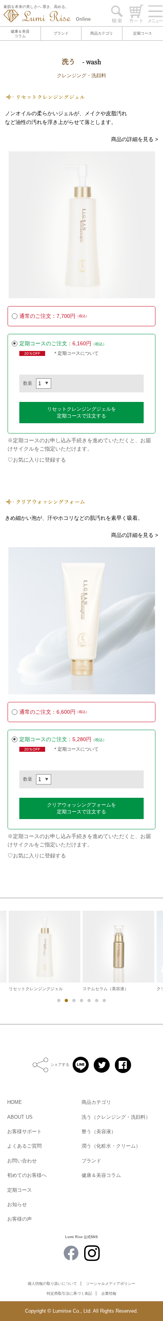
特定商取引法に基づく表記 (69, 1293)
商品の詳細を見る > (134, 139)
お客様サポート (24, 1131)
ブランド (61, 33)
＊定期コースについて (76, 353)
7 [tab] (103, 1000)
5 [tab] (88, 1000)
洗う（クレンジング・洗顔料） (116, 1117)
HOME (14, 1102)
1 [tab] (58, 1000)
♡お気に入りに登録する (37, 460)
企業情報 (108, 1293)
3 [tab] (73, 1000)
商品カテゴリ (101, 33)
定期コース (142, 33)
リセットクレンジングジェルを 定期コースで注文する (81, 412)
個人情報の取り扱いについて (52, 1283)
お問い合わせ (22, 1161)
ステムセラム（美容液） (106, 988)
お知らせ (17, 1204)
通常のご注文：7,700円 (54, 316)
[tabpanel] (118, 951)
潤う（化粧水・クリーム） (111, 1146)
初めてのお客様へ (27, 1175)
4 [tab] (81, 1000)
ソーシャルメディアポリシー (110, 1283)
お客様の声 (19, 1219)
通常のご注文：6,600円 (54, 712)
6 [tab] (96, 1000)
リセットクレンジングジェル (36, 988)
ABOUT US (20, 1117)
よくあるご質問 (24, 1146)
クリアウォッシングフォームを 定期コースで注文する (81, 808)
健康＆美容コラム (20, 33)
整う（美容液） (99, 1131)
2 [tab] (65, 1000)
